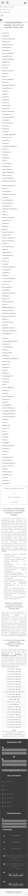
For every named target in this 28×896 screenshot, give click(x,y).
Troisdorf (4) (6, 428)
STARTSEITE (7, 806)
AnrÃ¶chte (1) (6, 36)
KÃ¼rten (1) (6, 261)
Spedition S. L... (14, 707)
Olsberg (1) (6, 338)
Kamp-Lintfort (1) (7, 235)
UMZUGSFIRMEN (8, 798)
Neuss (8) (5, 325)
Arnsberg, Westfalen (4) (9, 39)
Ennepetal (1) (6, 126)
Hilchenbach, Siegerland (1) (10, 209)
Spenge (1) (5, 402)
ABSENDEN (14, 770)
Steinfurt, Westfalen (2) (9, 408)
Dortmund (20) (6, 105)
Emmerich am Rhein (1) (9, 117)
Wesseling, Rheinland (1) (9, 463)
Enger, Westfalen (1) (8, 123)
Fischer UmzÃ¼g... (14, 681)
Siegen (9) (5, 393)
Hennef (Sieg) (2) (7, 191)
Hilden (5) (5, 211)
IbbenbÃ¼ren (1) (7, 220)
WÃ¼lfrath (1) (6, 480)
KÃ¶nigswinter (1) (7, 252)
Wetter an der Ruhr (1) (8, 466)
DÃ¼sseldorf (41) (7, 114)
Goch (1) (5, 160)
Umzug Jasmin (14, 719)
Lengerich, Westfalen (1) (9, 267)
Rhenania (14, 704)
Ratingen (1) (6, 355)
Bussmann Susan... (14, 676)
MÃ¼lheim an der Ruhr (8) (9, 313)
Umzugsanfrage (5, 12)
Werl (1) (5, 454)
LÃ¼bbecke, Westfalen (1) (9, 278)
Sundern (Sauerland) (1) (9, 416)
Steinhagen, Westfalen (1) (9, 411)
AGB (6, 891)
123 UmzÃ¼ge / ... (14, 669)
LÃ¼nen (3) (6, 284)
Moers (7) (5, 304)
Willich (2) (5, 469)
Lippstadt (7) (6, 272)
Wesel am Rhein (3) (8, 460)
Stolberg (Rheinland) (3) (9, 413)
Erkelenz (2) (6, 131)
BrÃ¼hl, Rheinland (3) (8, 79)
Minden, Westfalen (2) (8, 301)
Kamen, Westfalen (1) (8, 232)
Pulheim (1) (6, 350)
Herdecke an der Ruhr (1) (9, 194)
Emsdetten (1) (6, 120)
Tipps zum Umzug (6, 9)
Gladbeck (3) (6, 158)
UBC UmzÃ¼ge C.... (14, 717)
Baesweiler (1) (6, 50)
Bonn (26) (5, 68)
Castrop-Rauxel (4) (7, 88)
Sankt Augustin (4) (7, 376)
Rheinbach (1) (6, 364)
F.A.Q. (5, 786)
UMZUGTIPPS (7, 802)
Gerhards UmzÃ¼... (14, 686)
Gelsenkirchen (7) (7, 152)
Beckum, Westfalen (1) (8, 53)
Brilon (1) (5, 76)
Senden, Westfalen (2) (8, 387)
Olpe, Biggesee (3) (7, 333)
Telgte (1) (5, 422)
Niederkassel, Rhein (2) (9, 328)
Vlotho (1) (5, 440)
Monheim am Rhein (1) (8, 310)
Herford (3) (5, 197)
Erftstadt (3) (6, 128)
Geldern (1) (6, 149)
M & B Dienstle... (14, 694)
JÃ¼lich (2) (6, 226)
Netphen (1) (6, 319)
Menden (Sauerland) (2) (9, 293)
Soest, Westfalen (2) (8, 396)
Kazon (20, 691)
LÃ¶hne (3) (5, 275)
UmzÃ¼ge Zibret (14, 727)
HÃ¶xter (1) (6, 214)
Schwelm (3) (6, 379)
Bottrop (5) (5, 73)
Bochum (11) (6, 65)
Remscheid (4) (6, 361)
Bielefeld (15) (6, 62)
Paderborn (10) (7, 344)
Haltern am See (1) (7, 175)
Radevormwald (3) (7, 352)
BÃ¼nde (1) (6, 82)
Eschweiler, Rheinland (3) (9, 134)
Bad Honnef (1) (7, 41)
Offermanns (14, 699)
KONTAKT (6, 790)
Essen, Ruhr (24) (7, 137)
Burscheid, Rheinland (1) (9, 85)
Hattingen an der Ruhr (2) (9, 181)
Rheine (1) (5, 370)
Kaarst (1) (5, 229)
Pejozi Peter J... (14, 702)
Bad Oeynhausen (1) (8, 44)
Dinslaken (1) (6, 99)
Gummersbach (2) (7, 163)
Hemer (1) (5, 188)
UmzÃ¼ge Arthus (14, 722)
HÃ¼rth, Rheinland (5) (8, 217)
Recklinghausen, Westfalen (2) (11, 358)
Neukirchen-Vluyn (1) (8, 322)
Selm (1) (5, 384)
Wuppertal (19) (6, 483)
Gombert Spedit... (14, 689)
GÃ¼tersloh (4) (7, 166)
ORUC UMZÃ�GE (14, 697)
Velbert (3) (5, 434)
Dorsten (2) (6, 102)
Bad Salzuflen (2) (7, 47)
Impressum (16, 891)
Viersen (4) (5, 437)
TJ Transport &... (14, 714)
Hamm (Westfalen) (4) (8, 178)
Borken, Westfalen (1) (8, 70)
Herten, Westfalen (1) (8, 203)
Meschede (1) (6, 296)
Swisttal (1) (6, 419)
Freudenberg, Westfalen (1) (10, 146)
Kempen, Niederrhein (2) (9, 238)
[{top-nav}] (26, 893)
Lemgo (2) (5, 264)
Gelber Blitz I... (14, 684)
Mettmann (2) (6, 299)
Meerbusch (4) (6, 290)
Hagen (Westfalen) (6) (8, 172)
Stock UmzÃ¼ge (14, 712)
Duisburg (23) (6, 108)
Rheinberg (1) (6, 367)
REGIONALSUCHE (8, 794)
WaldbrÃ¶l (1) (6, 442)
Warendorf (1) (6, 448)
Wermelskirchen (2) (8, 457)
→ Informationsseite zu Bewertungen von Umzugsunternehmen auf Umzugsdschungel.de (14, 634)
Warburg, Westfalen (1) (9, 445)
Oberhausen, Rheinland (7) (10, 330)
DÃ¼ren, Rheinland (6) (8, 111)
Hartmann (9, 691)
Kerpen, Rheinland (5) (8, 240)
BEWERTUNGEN (8, 781)
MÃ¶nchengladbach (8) (9, 307)
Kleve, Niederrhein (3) (8, 246)
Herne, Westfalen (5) (8, 200)
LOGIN (15, 826)
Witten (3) (5, 477)
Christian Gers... (14, 679)
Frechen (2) (6, 143)
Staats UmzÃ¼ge (14, 709)
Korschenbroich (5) (8, 255)
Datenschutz (10, 891)
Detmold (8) (6, 97)
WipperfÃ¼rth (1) (7, 474)
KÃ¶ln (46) (5, 249)
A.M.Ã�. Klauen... (14, 671)
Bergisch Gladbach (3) (8, 59)
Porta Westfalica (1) (8, 347)
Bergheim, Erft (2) (7, 56)
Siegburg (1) (6, 390)
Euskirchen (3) (6, 140)
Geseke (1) (5, 155)
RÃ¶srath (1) (6, 373)
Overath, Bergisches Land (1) (10, 341)
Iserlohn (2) (6, 223)
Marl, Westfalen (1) (7, 287)
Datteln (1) (5, 94)
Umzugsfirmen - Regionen (8, 7)
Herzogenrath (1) (7, 206)
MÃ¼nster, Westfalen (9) (9, 316)
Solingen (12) (6, 399)
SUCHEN (15, 502)
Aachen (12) (6, 33)
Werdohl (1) (6, 451)
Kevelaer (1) (6, 243)
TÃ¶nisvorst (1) (7, 425)
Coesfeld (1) (6, 91)
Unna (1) (5, 431)
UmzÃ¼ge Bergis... (14, 724)
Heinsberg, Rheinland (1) (9, 185)
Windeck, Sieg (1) (7, 471)
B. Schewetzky (14, 674)
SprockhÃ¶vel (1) (7, 405)
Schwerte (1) (6, 382)
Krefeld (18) (6, 258)
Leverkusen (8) (7, 270)
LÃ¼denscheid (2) (7, 281)
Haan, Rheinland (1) (8, 169)
